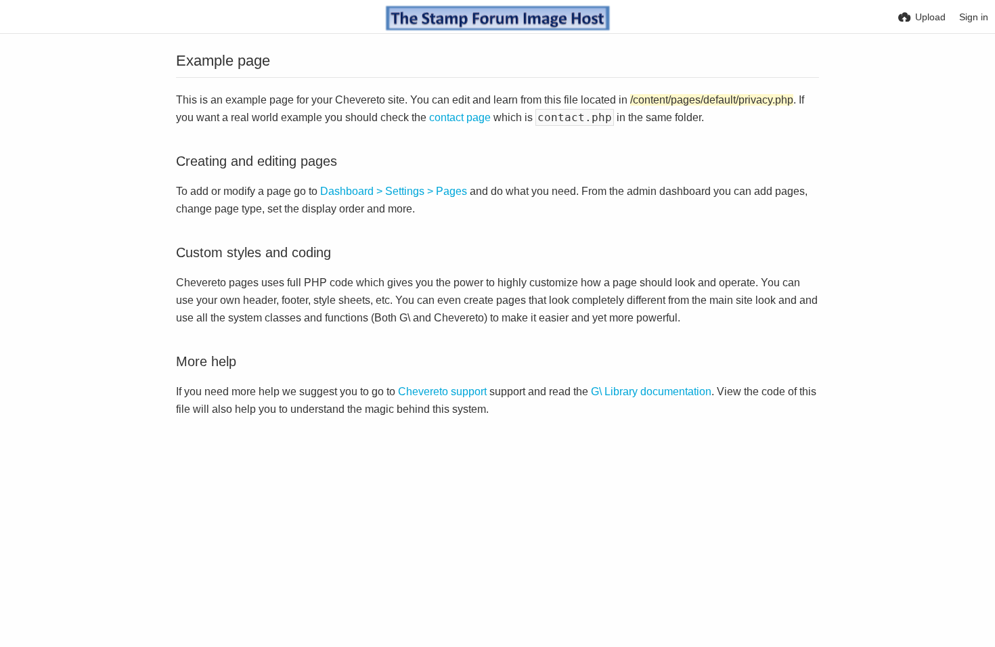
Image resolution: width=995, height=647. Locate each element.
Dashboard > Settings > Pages (393, 191)
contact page (460, 117)
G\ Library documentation (651, 391)
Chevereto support (442, 391)
